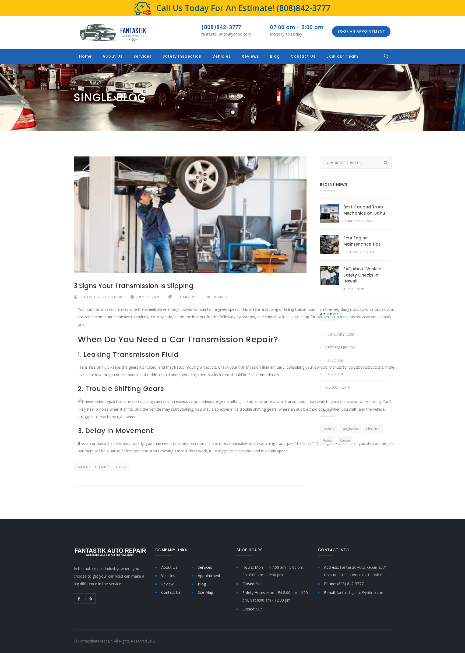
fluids (121, 467)
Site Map (205, 592)
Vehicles (221, 56)
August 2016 (337, 387)
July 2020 (334, 360)
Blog (275, 56)
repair (345, 440)
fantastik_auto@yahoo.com (226, 34)
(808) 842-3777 (350, 583)
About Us (113, 56)
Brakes (220, 296)
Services (142, 56)
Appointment (209, 575)
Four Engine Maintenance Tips (362, 241)
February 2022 (339, 334)
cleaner (102, 467)
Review (167, 583)
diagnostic (350, 428)
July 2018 (334, 373)
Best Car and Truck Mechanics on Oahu (364, 210)
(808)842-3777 (303, 7)
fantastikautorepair (101, 296)
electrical (373, 428)
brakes (82, 467)
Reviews (250, 56)
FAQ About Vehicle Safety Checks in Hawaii (362, 275)
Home (85, 56)
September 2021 (341, 347)
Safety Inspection (182, 56)
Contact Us (303, 56)
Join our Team (342, 56)
